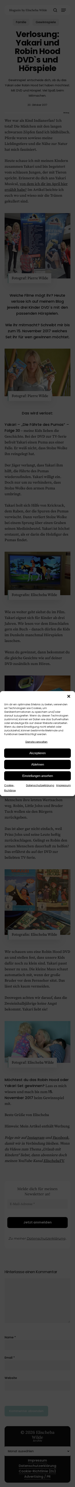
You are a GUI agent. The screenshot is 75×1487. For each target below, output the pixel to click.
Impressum (63, 785)
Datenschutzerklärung (40, 785)
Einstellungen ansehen (37, 776)
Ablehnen (37, 764)
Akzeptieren (37, 753)
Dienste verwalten (36, 741)
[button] (69, 696)
